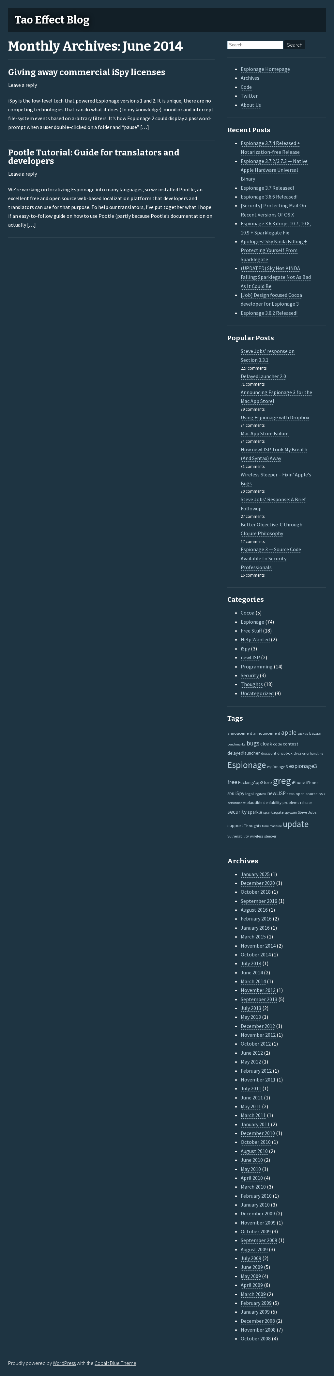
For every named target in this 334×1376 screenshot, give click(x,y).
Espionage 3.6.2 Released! (269, 313)
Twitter (249, 95)
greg (282, 781)
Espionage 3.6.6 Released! (269, 196)
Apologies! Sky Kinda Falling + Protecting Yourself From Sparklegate (274, 250)
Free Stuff (251, 630)
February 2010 (256, 1195)
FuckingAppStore (255, 782)
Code (246, 87)
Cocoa (247, 612)
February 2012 (256, 1070)
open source (306, 793)
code (277, 743)
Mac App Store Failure (265, 433)
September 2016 (259, 901)
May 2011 (251, 1106)
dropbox (285, 753)
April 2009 (252, 1285)
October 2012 (256, 1043)
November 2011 (258, 1079)
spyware (290, 812)
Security (250, 675)
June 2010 (252, 1160)
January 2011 (255, 1124)
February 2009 (256, 1303)
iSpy (245, 648)
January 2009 (255, 1311)
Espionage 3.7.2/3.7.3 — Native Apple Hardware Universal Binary (274, 170)
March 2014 (253, 981)
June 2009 (252, 1267)
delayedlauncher (243, 753)
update (296, 824)
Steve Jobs (307, 812)
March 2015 (253, 936)
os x (322, 793)
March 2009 (253, 1294)
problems (290, 802)
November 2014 (258, 945)
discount (268, 753)
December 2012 (258, 1026)
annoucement (239, 733)
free (232, 782)
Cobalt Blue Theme (115, 1363)
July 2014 (251, 963)
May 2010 (251, 1169)
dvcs (297, 753)
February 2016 (256, 918)
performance (236, 803)
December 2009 (258, 1213)
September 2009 (259, 1240)
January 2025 (255, 874)
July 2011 (251, 1088)
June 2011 (252, 1097)
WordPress (64, 1363)
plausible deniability (264, 802)
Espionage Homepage (265, 69)
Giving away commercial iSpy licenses (86, 72)
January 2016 (255, 927)
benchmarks (236, 744)
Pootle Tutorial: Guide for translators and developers (93, 157)
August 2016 (254, 909)
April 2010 (252, 1178)
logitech (260, 794)
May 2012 (251, 1061)
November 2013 (258, 990)
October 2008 (256, 1338)
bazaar (315, 733)
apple (288, 732)
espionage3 (303, 766)
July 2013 (251, 1008)
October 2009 (256, 1231)
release (306, 802)
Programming (257, 666)
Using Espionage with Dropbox (275, 417)
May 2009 (251, 1276)
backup (302, 733)
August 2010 (254, 1151)
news (291, 794)
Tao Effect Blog (52, 20)
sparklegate (273, 812)
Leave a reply (22, 85)
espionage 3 (277, 766)
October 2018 (256, 891)
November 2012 (258, 1035)
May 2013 (251, 1017)
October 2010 (256, 1142)
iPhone (298, 782)
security (237, 811)
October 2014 (256, 954)
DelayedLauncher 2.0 (263, 376)
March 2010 (253, 1186)
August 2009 (254, 1249)
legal (249, 793)
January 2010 (255, 1204)
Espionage (252, 621)
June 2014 (252, 972)
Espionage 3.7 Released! (267, 187)
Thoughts (252, 684)
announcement (266, 733)
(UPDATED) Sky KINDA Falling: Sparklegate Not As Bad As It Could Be (276, 277)
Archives (250, 77)
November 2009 (258, 1222)
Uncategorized (257, 693)
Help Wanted (255, 639)
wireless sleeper (263, 836)
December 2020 (258, 883)
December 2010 (258, 1133)
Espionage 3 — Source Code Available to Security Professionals (271, 558)
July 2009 (251, 1258)
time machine (272, 826)
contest (290, 744)
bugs (253, 743)
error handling (312, 753)
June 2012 (252, 1052)
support (235, 825)
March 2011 (253, 1115)
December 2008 (258, 1321)
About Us (251, 105)
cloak (266, 744)
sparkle (255, 812)
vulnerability (238, 836)
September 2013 (259, 999)
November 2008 (258, 1329)
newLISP (250, 657)
